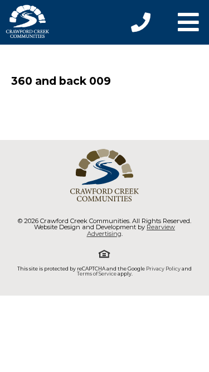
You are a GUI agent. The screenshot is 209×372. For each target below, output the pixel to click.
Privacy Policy (163, 268)
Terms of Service (96, 273)
